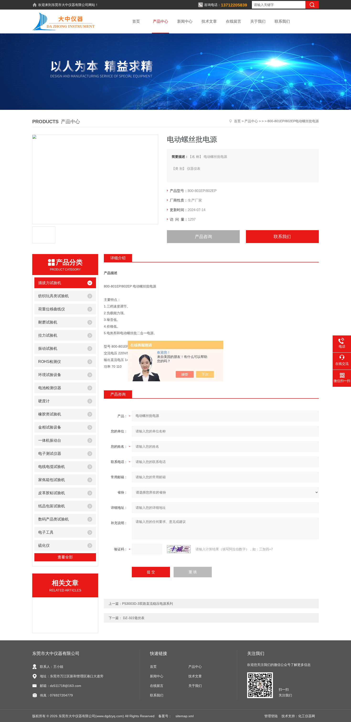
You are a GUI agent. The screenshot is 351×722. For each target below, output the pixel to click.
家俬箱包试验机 (51, 480)
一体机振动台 (49, 440)
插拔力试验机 (49, 283)
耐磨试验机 (47, 322)
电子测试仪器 (49, 453)
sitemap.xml (185, 716)
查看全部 (65, 557)
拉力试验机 (47, 335)
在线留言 (233, 21)
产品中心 (160, 21)
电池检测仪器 (49, 388)
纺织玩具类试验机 (53, 296)
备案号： (165, 716)
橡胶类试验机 (49, 414)
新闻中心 (184, 21)
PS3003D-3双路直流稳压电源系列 (147, 603)
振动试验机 (47, 348)
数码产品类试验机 (53, 519)
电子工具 (45, 532)
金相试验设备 (49, 427)
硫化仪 (44, 545)
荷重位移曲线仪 (51, 309)
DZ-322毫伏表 (133, 618)
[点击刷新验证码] (179, 549)
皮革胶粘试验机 (51, 493)
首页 (136, 21)
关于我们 (258, 21)
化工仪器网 (306, 716)
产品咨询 (203, 236)
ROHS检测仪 (49, 362)
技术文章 (209, 21)
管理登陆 (271, 716)
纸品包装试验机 (51, 506)
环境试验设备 (49, 375)
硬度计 (44, 401)
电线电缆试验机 (51, 467)
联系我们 (282, 21)
